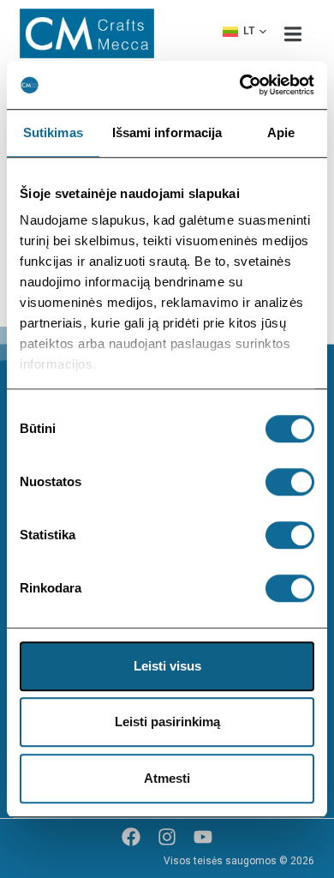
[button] (244, 31)
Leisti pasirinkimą (167, 721)
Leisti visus (167, 665)
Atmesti (167, 778)
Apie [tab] (281, 132)
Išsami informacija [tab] (167, 132)
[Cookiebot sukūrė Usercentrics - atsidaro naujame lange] (240, 85)
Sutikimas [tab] (53, 132)
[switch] (289, 482)
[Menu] (292, 33)
